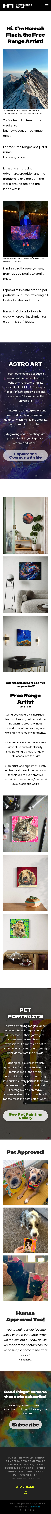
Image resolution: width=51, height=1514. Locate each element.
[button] (46, 6)
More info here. (34, 1507)
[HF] (8, 5)
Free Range (24, 4)
